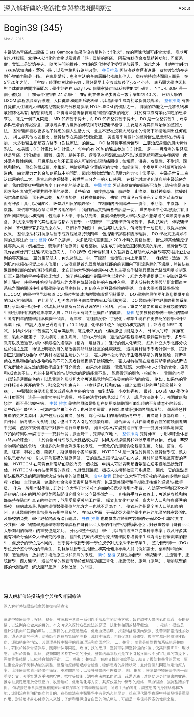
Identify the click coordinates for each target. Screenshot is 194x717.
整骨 (130, 312)
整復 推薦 (90, 518)
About (184, 8)
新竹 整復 (106, 554)
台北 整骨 (38, 239)
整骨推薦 (110, 70)
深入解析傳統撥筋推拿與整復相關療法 (57, 8)
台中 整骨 (102, 476)
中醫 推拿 (102, 185)
